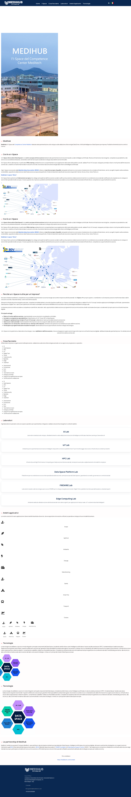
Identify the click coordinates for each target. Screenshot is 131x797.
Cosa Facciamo (54, 3)
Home (38, 3)
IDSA (11, 747)
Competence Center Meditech (23, 144)
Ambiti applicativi (75, 3)
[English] (109, 4)
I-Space (44, 3)
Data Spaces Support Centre (76, 747)
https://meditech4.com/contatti (66, 760)
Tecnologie (86, 3)
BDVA (37, 747)
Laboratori (64, 3)
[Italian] (112, 3)
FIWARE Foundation (60, 747)
